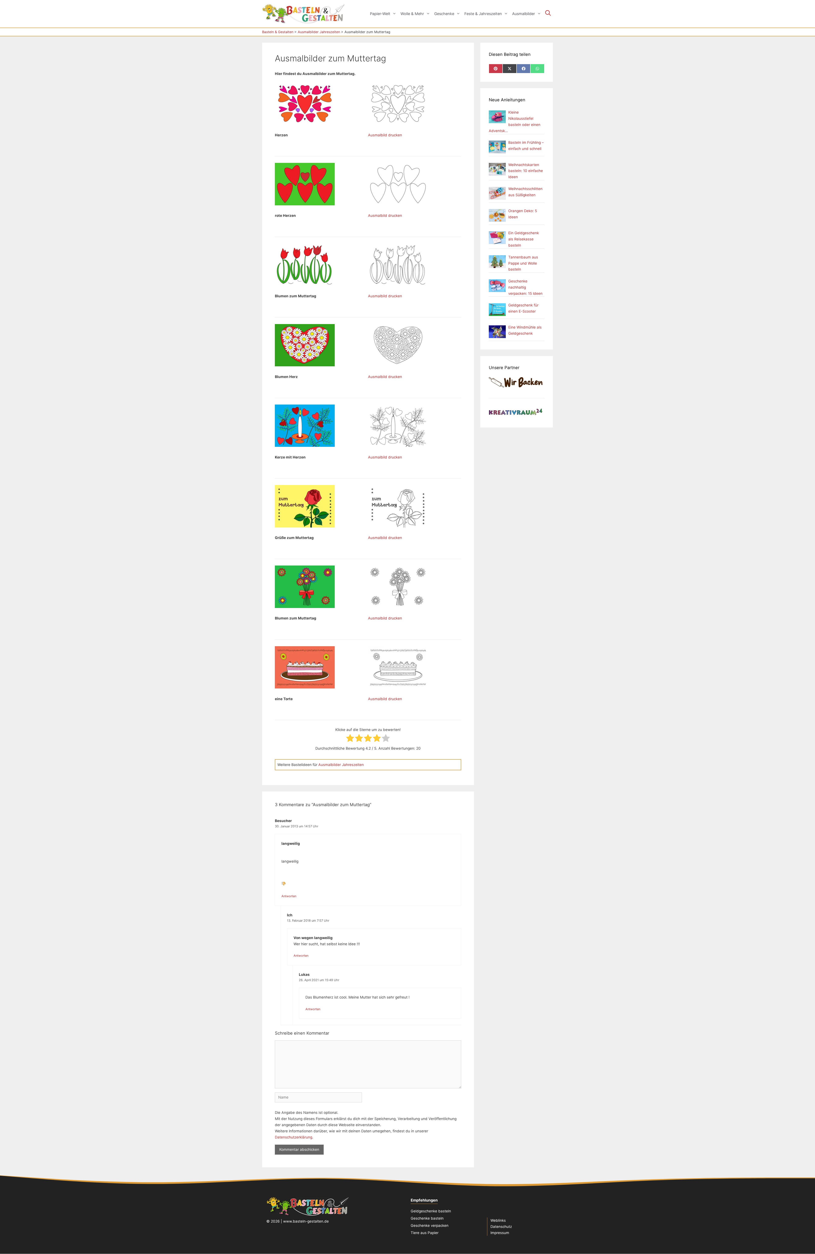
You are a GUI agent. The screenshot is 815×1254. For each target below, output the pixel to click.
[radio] (350, 739)
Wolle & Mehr (412, 13)
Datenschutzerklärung (293, 1137)
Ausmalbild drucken (385, 135)
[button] (548, 13)
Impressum (499, 1233)
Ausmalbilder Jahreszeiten (341, 765)
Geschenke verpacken (429, 1225)
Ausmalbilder (523, 13)
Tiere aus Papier (424, 1233)
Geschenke (444, 13)
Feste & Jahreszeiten (483, 13)
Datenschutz (501, 1226)
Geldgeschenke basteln (431, 1211)
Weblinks (498, 1220)
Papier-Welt (380, 13)
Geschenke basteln (427, 1218)
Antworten (288, 896)
